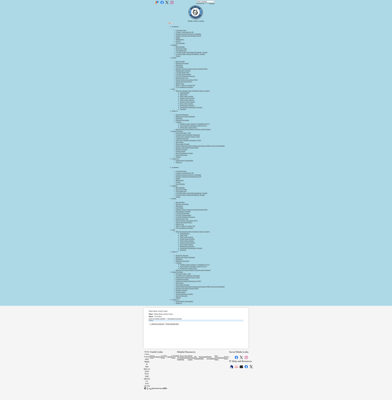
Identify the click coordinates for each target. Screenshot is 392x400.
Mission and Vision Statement (185, 116)
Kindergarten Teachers (187, 105)
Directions (179, 118)
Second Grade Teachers (187, 102)
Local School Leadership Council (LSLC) (193, 126)
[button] (175, 186)
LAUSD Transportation (183, 74)
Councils (178, 122)
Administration (184, 93)
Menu (170, 23)
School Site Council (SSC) (188, 127)
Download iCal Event (175, 319)
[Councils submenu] (182, 122)
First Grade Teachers (186, 104)
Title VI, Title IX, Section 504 (185, 85)
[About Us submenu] (172, 113)
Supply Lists (180, 83)
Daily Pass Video (181, 49)
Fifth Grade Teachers (186, 96)
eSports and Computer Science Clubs (188, 137)
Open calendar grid (172, 324)
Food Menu (179, 67)
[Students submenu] (178, 45)
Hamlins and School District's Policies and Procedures (193, 129)
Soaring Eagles (180, 151)
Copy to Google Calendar (157, 319)
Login (148, 388)
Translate (212, 3)
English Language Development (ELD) (188, 36)
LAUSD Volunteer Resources (185, 76)
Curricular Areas (181, 30)
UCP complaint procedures (184, 87)
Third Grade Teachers (187, 100)
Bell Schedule (180, 47)
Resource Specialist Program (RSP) (187, 148)
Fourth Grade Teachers (187, 98)
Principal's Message (182, 115)
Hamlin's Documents (182, 120)
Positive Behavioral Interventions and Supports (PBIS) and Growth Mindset (200, 146)
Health (178, 38)
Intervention (179, 142)
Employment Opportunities (184, 160)
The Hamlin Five (181, 50)
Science (178, 41)
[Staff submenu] (176, 89)
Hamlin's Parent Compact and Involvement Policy (192, 69)
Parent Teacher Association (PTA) (187, 80)
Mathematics (180, 39)
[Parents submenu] (172, 60)
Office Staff (183, 94)
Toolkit (178, 56)
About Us (179, 162)
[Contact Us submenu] (180, 159)
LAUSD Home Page (182, 72)
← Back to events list (157, 324)
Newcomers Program (182, 144)
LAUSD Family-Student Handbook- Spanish (190, 54)
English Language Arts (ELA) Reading (188, 34)
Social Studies (180, 43)
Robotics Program (181, 149)
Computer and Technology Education (188, 135)
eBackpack (179, 65)
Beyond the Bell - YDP (183, 133)
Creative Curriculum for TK (185, 32)
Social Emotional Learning (184, 153)
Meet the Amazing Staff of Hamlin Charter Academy (193, 91)
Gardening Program (182, 138)
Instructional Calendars (183, 71)
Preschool (183, 109)
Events (151, 320)
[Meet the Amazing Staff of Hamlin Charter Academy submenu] (211, 91)
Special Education (181, 155)
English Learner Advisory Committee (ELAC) (195, 124)
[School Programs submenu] (184, 131)
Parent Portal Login (182, 78)
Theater (178, 157)
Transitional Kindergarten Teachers (191, 107)
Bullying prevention (182, 63)
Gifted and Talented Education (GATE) (188, 140)
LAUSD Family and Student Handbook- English (191, 52)
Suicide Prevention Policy (184, 82)
